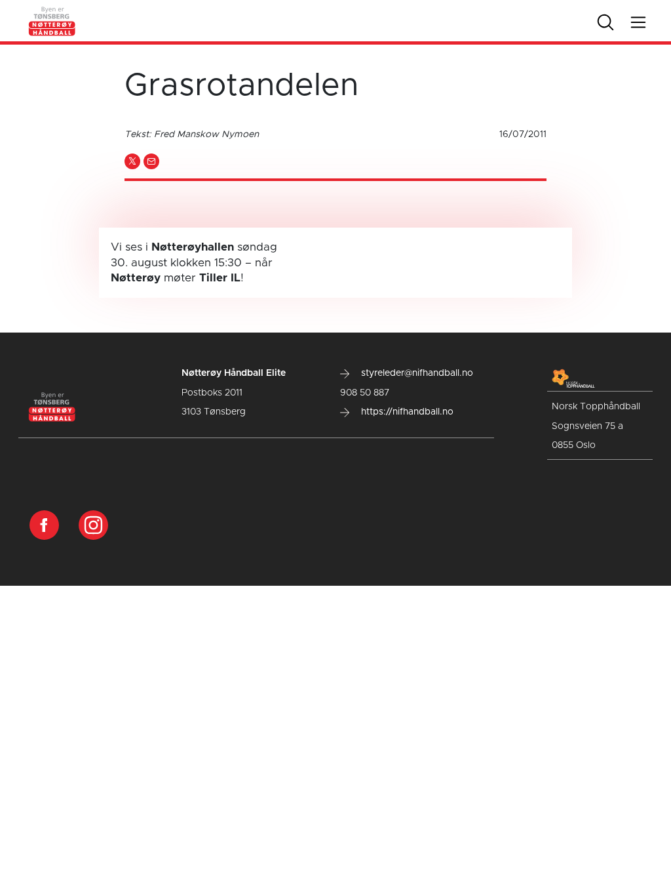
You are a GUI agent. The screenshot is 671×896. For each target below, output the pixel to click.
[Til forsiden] (52, 20)
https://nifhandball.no (405, 412)
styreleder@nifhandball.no (415, 373)
